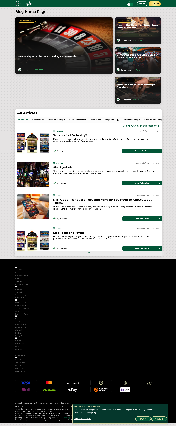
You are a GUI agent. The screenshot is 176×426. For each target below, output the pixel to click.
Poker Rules (19, 368)
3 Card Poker (124, 20)
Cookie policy (90, 413)
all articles (23, 120)
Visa (26, 383)
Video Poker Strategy (154, 120)
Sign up (155, 4)
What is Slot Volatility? (70, 135)
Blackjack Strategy (126, 80)
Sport (19, 338)
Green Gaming (20, 295)
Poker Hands (20, 371)
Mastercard (49, 383)
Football (18, 346)
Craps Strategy (112, 120)
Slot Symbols (63, 167)
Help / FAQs (19, 298)
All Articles (27, 113)
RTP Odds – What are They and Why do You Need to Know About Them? (102, 201)
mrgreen (28, 70)
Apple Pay (72, 390)
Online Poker (20, 360)
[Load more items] (89, 253)
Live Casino (19, 330)
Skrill (26, 390)
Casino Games (20, 327)
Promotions (19, 273)
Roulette (18, 333)
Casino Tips (123, 50)
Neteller (49, 390)
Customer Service (21, 276)
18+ (101, 383)
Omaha (18, 365)
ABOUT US (21, 268)
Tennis (17, 352)
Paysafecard (72, 383)
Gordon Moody (101, 390)
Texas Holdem (20, 363)
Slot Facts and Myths (69, 232)
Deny (143, 419)
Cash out (18, 292)
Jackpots (18, 321)
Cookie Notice (20, 302)
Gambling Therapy (69, 418)
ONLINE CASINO (23, 316)
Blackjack (18, 336)
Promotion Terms (21, 314)
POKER (20, 357)
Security (18, 311)
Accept (159, 419)
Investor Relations (21, 284)
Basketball (19, 349)
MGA (125, 390)
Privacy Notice (20, 305)
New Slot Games (21, 324)
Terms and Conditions (23, 308)
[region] (120, 414)
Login (142, 4)
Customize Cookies (82, 419)
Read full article (142, 151)
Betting (18, 341)
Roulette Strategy (26, 20)
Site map (18, 281)
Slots (17, 319)
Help (149, 383)
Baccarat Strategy (56, 120)
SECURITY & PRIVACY (25, 300)
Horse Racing (20, 355)
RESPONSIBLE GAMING (25, 287)
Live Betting (19, 343)
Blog (17, 278)
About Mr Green (21, 270)
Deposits (18, 289)
